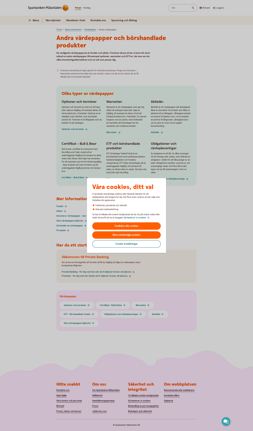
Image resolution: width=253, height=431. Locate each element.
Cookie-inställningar (126, 244)
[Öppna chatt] (226, 421)
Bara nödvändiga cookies (126, 235)
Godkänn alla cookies (126, 226)
